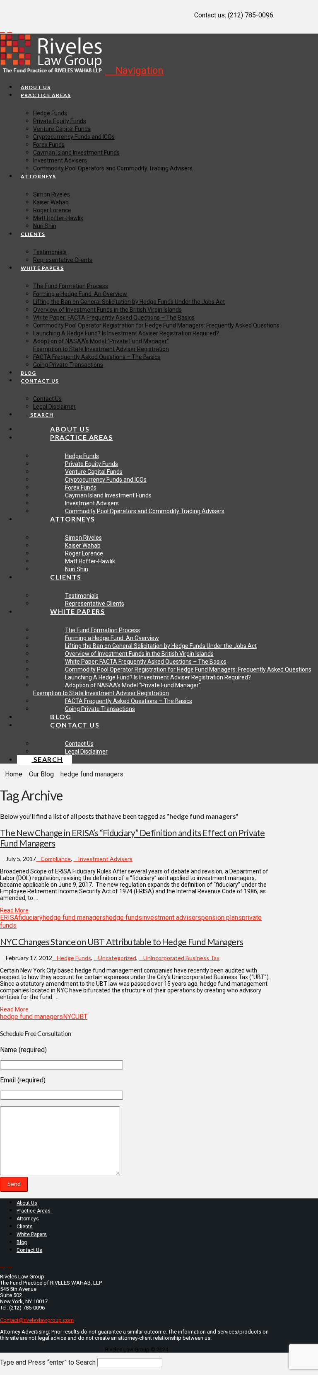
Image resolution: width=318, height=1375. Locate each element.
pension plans (221, 918)
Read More (14, 910)
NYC (69, 1017)
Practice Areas (34, 1211)
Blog (22, 1242)
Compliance (56, 858)
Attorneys (28, 1219)
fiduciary (30, 918)
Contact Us (29, 1250)
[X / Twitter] (2, 30)
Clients (25, 1226)
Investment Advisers (105, 858)
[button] (134, 70)
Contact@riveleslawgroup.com (37, 1320)
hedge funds (124, 918)
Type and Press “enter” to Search (48, 1362)
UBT (81, 1017)
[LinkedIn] (9, 30)
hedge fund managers (74, 918)
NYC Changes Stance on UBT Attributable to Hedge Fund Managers (121, 941)
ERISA (9, 918)
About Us (27, 1203)
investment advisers (171, 918)
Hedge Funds (74, 957)
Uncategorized (117, 957)
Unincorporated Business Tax (181, 957)
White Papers (32, 1234)
